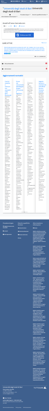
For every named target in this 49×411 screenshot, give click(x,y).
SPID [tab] (11, 26)
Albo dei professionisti (23, 231)
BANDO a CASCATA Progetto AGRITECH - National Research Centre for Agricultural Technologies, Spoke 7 (39, 272)
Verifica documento (27, 407)
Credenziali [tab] (22, 26)
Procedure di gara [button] (24, 14)
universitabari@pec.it (10, 392)
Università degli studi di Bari (12, 387)
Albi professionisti (9, 63)
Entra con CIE (25, 35)
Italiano (24, 1)
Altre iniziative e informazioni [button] (8, 16)
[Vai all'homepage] (10, 14)
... (6, 81)
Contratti (6, 231)
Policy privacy (18, 407)
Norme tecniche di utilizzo (8, 407)
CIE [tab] (5, 26)
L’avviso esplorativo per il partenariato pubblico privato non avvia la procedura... (32, 88)
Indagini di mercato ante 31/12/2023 (8, 227)
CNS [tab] (16, 26)
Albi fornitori (7, 69)
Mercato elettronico (23, 234)
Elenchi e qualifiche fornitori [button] (39, 14)
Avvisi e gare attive (8, 234)
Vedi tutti (45, 42)
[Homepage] (17, 8)
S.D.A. (20, 238)
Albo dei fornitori (22, 228)
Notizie (35, 228)
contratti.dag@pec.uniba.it (8, 393)
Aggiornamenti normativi (13, 75)
